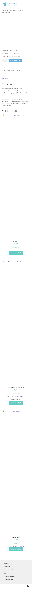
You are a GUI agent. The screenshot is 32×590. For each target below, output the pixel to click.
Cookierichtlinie (8, 579)
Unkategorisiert (13, 10)
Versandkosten (15, 53)
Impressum (7, 566)
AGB (5, 573)
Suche (16, 587)
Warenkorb (24, 586)
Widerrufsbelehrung (9, 576)
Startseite (5, 10)
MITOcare (19, 70)
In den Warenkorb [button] (16, 253)
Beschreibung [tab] (6, 78)
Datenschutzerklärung (10, 570)
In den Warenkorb (15, 60)
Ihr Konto (5, 587)
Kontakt (6, 563)
